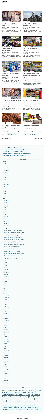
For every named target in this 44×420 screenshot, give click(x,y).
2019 (5, 311)
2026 (4, 161)
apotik (23, 390)
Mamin (13, 403)
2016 (4, 371)
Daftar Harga (4, 394)
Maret (5, 175)
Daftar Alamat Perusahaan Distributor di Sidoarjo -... (14, 241)
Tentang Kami (17, 415)
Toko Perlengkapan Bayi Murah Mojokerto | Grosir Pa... (15, 239)
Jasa (17, 398)
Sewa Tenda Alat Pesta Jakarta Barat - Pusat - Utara (14, 258)
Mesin (21, 403)
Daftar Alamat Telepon (24, 418)
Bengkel (15, 392)
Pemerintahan (39, 403)
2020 (5, 293)
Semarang (37, 407)
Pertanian (37, 405)
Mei (5, 262)
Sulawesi (15, 409)
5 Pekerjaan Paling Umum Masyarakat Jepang (12, 147)
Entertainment (37, 394)
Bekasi (11, 392)
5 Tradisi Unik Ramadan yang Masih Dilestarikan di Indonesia (15, 149)
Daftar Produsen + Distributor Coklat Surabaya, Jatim (14, 244)
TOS (21, 415)
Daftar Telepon (11, 394)
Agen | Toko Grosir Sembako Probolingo (12, 235)
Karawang (4, 400)
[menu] (3, 4)
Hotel (25, 396)
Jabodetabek (8, 398)
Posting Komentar (5, 28)
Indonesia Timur (32, 396)
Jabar (3, 398)
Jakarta (13, 398)
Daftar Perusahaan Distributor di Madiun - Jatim (13, 230)
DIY (24, 394)
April (5, 174)
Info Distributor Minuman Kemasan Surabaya (13, 242)
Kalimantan (32, 398)
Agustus (6, 205)
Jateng (20, 398)
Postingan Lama (38, 138)
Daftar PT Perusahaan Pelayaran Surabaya (13, 249)
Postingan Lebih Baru (7, 138)
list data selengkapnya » (12, 33)
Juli (5, 163)
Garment (17, 396)
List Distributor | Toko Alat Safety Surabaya (12, 246)
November (6, 184)
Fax (13, 396)
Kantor (36, 398)
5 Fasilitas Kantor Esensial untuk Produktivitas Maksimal (14, 155)
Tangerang (30, 409)
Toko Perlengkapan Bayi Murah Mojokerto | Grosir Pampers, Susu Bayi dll (31, 75)
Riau (25, 407)
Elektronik (4, 46)
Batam (7, 392)
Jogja (28, 398)
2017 (5, 353)
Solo (12, 409)
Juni (5, 172)
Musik (24, 403)
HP (27, 396)
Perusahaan (4, 407)
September (6, 204)
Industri (24, 21)
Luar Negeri (4, 403)
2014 (4, 378)
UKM (40, 409)
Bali (26, 390)
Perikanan (14, 405)
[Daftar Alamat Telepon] (5, 1)
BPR (22, 392)
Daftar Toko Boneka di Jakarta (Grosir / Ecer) (13, 256)
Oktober (6, 186)
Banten (3, 392)
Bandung (30, 390)
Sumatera (20, 409)
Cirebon (28, 392)
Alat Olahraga (4, 390)
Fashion (10, 396)
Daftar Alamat (33, 392)
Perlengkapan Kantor (21, 405)
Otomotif (28, 403)
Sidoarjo (8, 409)
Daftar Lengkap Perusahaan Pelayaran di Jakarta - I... (14, 253)
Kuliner (33, 400)
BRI (25, 392)
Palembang (33, 403)
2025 (4, 168)
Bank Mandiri (38, 390)
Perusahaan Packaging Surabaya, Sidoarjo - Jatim (14, 237)
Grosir (24, 46)
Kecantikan (9, 400)
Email (32, 394)
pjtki (14, 407)
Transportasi (36, 409)
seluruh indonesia (31, 407)
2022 (5, 218)
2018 (5, 334)
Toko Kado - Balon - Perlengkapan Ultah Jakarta (13, 255)
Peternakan (10, 407)
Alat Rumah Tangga (12, 390)
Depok (16, 394)
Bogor (19, 392)
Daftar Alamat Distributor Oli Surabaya (12, 248)
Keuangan (29, 400)
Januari (6, 179)
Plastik (17, 407)
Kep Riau (14, 400)
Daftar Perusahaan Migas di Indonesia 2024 (13, 251)
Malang (9, 403)
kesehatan (24, 400)
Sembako (31, 46)
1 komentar (4, 53)
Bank (34, 390)
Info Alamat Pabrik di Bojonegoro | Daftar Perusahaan (14, 232)
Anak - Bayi (25, 71)
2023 (4, 198)
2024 (4, 181)
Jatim (8, 21)
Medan (17, 403)
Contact (24, 415)
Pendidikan (4, 405)
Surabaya (8, 46)
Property (21, 407)
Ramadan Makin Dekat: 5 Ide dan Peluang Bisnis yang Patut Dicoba (17, 153)
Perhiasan (9, 405)
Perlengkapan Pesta (30, 405)
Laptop (37, 400)
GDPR (28, 415)
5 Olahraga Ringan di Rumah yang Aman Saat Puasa (13, 151)
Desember (6, 170)
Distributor (4, 21)
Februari (6, 165)
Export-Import (4, 396)
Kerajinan (19, 400)
